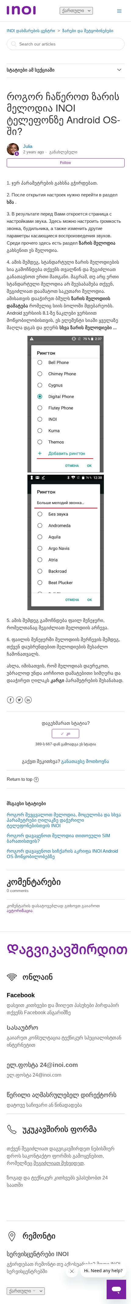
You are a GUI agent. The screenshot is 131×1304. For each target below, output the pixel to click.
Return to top (19, 779)
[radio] (65, 733)
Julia (27, 146)
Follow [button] (65, 163)
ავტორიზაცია (20, 910)
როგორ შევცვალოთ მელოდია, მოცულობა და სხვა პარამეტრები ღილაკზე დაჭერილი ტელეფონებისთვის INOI (64, 820)
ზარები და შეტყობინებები (87, 30)
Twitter (19, 700)
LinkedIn (28, 700)
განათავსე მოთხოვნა (85, 761)
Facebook (10, 700)
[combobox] (66, 44)
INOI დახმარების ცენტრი (31, 30)
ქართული (73, 10)
